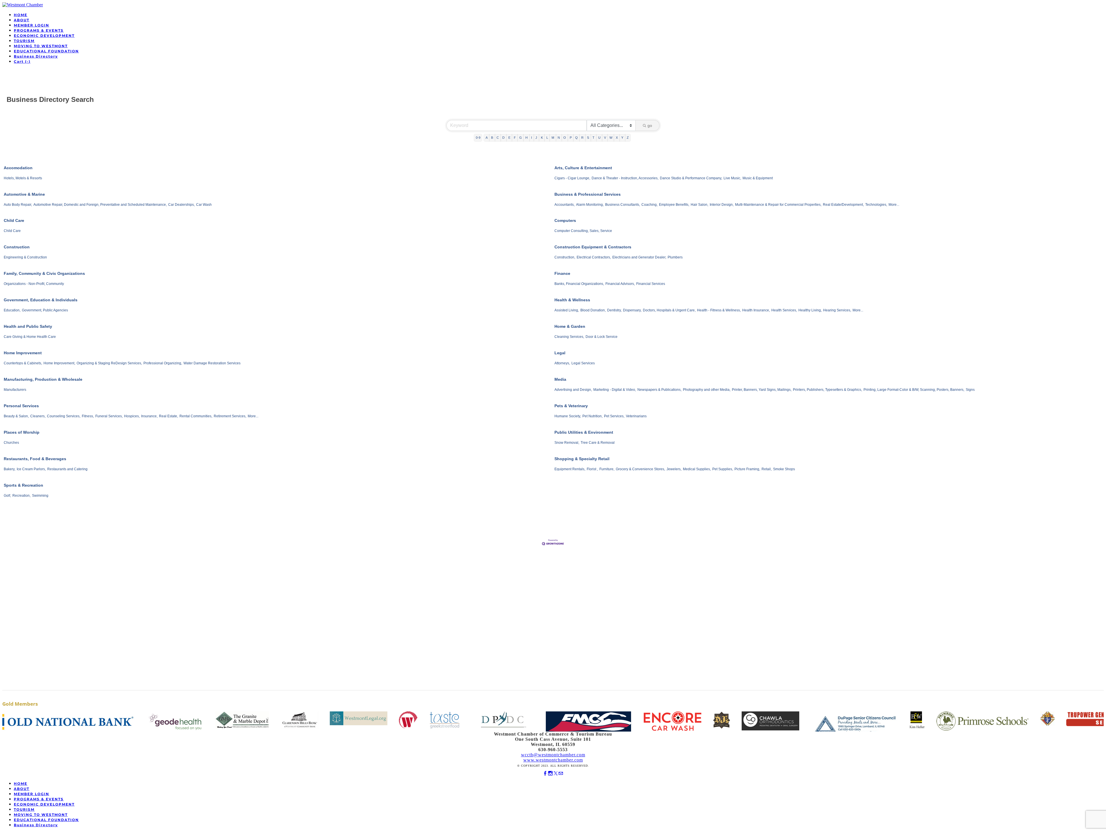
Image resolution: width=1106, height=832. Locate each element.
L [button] (547, 137)
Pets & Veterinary (571, 405)
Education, (12, 310)
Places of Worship (21, 432)
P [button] (571, 137)
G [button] (520, 137)
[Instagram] (550, 773)
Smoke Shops (784, 469)
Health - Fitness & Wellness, (719, 310)
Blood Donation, (593, 310)
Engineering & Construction (25, 257)
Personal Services (21, 405)
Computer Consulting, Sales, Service (583, 231)
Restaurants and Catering (67, 469)
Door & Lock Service (602, 337)
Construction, (564, 257)
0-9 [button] (478, 137)
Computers (565, 220)
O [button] (564, 137)
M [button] (553, 137)
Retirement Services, (230, 416)
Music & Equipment (758, 178)
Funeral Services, (109, 416)
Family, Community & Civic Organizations (44, 273)
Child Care (14, 220)
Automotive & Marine (24, 194)
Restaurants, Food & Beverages (35, 458)
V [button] (605, 137)
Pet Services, (614, 416)
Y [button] (622, 137)
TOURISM (24, 41)
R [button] (582, 137)
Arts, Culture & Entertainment (583, 167)
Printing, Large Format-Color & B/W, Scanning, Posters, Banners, (913, 390)
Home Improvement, (59, 363)
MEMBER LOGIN (31, 25)
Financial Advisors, (620, 284)
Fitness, (88, 416)
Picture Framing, (747, 469)
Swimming (40, 496)
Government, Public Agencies (45, 310)
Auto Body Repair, (18, 205)
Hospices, (132, 416)
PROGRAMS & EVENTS (39, 30)
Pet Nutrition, (592, 416)
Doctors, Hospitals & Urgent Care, (669, 310)
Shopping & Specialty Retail (581, 458)
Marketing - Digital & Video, (614, 390)
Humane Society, (567, 416)
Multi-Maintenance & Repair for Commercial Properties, (778, 205)
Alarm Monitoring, (590, 205)
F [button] (515, 137)
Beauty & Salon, (16, 416)
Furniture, (606, 469)
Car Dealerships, (181, 205)
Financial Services (650, 284)
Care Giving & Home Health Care (30, 337)
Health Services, (784, 310)
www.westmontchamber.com (553, 759)
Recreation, (21, 496)
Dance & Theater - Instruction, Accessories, (625, 178)
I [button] (531, 137)
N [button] (559, 137)
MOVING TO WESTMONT (41, 46)
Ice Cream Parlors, (31, 469)
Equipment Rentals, (569, 469)
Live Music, (732, 178)
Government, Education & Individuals (40, 300)
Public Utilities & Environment (583, 432)
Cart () (22, 61)
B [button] (492, 137)
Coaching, (649, 205)
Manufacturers (15, 390)
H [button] (526, 137)
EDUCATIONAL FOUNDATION (46, 51)
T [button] (593, 137)
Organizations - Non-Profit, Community (34, 284)
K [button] (542, 137)
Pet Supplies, (722, 469)
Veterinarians (636, 416)
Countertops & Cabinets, (23, 363)
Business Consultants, (622, 205)
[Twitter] (555, 773)
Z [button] (628, 137)
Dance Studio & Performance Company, (691, 178)
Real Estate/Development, (843, 205)
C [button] (498, 137)
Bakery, (9, 469)
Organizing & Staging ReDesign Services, (109, 363)
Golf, (7, 496)
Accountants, (564, 205)
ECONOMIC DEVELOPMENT (44, 35)
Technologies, (876, 205)
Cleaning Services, (569, 337)
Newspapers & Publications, (659, 390)
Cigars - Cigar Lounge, (572, 178)
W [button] (610, 137)
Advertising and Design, (573, 390)
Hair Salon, (699, 205)
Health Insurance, (756, 310)
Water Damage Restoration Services (211, 363)
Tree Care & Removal (598, 443)
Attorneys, (562, 363)
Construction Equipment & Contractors (592, 247)
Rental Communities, (195, 416)
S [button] (588, 137)
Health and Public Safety (28, 326)
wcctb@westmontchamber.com (553, 754)
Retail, (767, 469)
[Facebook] (545, 773)
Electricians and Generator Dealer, (639, 257)
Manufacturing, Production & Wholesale (43, 379)
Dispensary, (632, 310)
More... (894, 205)
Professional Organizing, (162, 363)
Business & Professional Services (587, 194)
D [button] (503, 137)
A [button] (487, 137)
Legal (559, 353)
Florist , (592, 469)
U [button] (599, 137)
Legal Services (583, 363)
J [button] (536, 137)
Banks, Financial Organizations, (579, 284)
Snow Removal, (566, 443)
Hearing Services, (837, 310)
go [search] (649, 125)
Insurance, (149, 416)
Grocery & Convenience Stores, (640, 469)
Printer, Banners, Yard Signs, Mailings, (761, 390)
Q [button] (576, 137)
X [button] (617, 137)
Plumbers (675, 257)
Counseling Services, (63, 416)
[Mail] (560, 773)
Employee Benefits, (674, 205)
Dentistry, (614, 310)
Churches (11, 443)
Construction (17, 247)
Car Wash (204, 205)
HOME (20, 15)
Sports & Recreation (23, 485)
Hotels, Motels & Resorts (23, 178)
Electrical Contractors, (594, 257)
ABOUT (21, 20)
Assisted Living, (566, 310)
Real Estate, (168, 416)
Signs (970, 390)
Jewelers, (673, 469)
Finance (562, 273)
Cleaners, (38, 416)
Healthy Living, (810, 310)
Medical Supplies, (697, 469)
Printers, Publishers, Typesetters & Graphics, (827, 390)
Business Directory (36, 56)
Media (560, 379)
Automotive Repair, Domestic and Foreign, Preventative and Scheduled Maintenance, (100, 205)
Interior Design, (722, 205)
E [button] (509, 137)
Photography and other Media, (706, 390)
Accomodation (18, 167)
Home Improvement (23, 353)
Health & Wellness (572, 300)
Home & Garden (569, 326)
